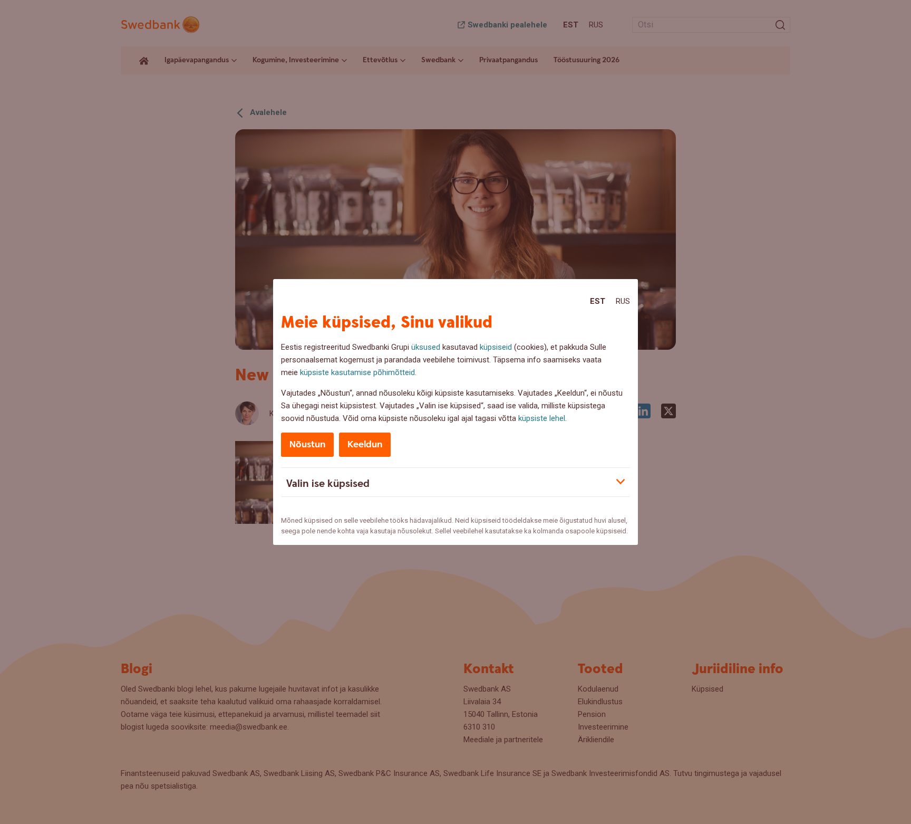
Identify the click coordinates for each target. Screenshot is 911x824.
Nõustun (307, 444)
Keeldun (364, 444)
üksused (425, 347)
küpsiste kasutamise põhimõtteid (357, 372)
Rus (623, 301)
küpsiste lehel (541, 418)
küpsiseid (496, 347)
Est (597, 301)
